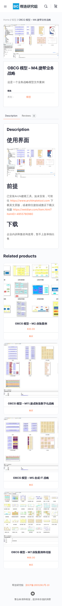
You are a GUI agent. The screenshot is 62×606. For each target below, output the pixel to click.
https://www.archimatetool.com (30, 200)
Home (6, 19)
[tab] (11, 115)
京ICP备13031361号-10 (37, 585)
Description (11, 115)
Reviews (28, 115)
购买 (31, 336)
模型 (14, 19)
